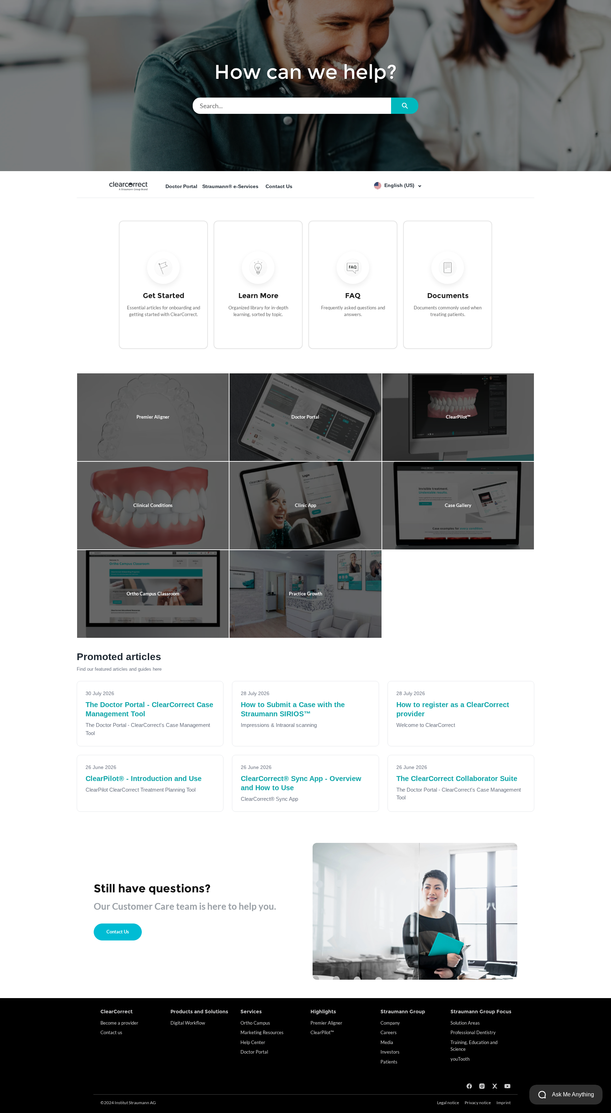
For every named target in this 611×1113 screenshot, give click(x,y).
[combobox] (292, 106)
